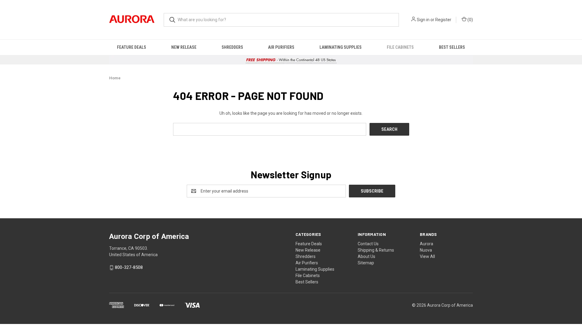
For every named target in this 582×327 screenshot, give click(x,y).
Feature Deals (131, 47)
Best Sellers (452, 47)
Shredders (232, 47)
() (470, 19)
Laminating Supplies (340, 47)
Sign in (423, 19)
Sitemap (366, 262)
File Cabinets (400, 47)
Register (443, 19)
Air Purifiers (281, 47)
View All (427, 256)
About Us (366, 256)
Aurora (426, 243)
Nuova (426, 250)
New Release (183, 47)
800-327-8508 (129, 267)
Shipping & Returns (376, 250)
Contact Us (368, 243)
